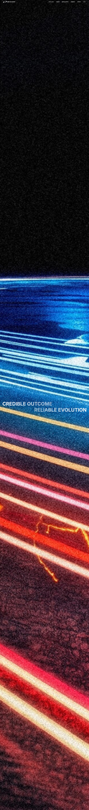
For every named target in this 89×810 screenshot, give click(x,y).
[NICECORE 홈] (9, 2)
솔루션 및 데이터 (65, 1)
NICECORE (51, 1)
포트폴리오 (73, 1)
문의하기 (79, 1)
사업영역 (58, 1)
